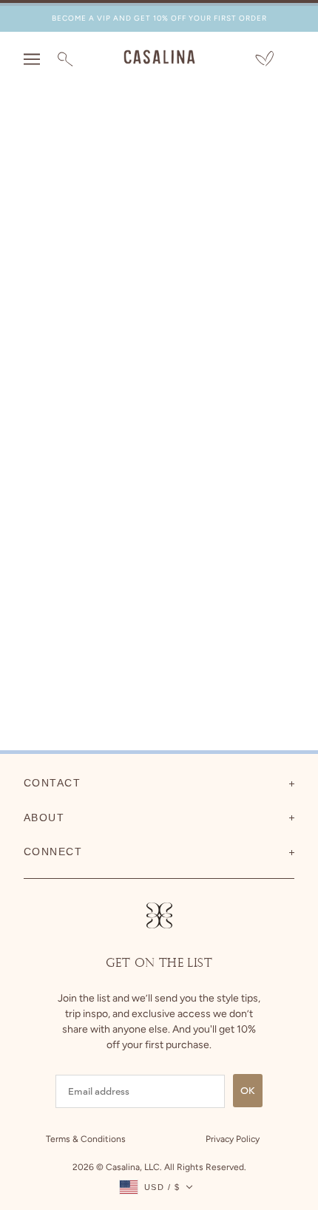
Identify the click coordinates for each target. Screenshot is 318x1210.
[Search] (65, 59)
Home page (169, 267)
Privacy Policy (233, 1139)
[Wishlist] (264, 59)
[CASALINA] (159, 60)
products (180, 284)
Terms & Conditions (86, 1139)
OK (247, 1090)
